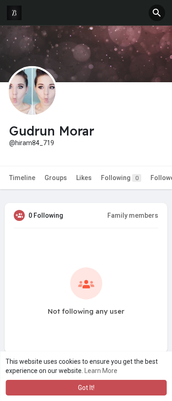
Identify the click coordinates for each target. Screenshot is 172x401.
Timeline (22, 177)
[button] (157, 13)
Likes (84, 177)
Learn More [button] (100, 370)
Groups (55, 177)
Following (120, 177)
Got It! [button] (86, 387)
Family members (132, 215)
